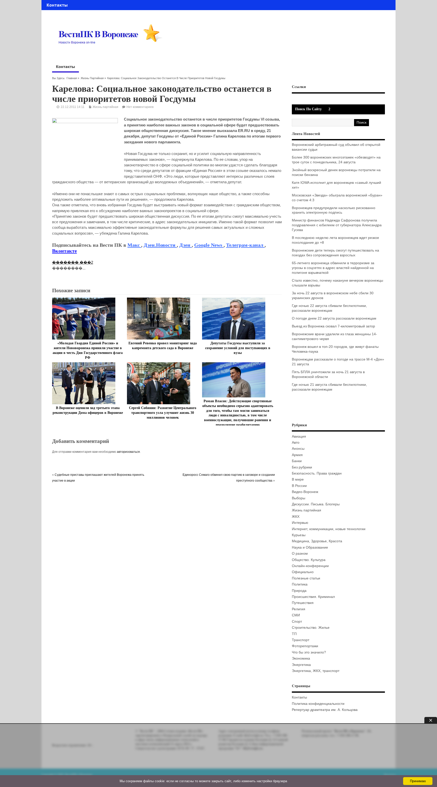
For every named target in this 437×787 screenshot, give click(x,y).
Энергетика (301, 665)
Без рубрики (302, 467)
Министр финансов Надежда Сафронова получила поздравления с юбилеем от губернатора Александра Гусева (337, 225)
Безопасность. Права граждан (317, 473)
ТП (294, 634)
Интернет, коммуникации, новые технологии (328, 529)
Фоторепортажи (305, 646)
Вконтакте (64, 251)
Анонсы (298, 449)
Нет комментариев (140, 107)
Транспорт (300, 640)
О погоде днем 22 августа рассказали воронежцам (334, 318)
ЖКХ (295, 517)
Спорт (297, 621)
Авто (295, 442)
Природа (299, 591)
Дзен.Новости (160, 245)
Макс (134, 245)
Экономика (301, 658)
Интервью (300, 523)
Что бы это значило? (309, 652)
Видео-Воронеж (305, 492)
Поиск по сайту (308, 109)
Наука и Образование (310, 547)
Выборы (298, 498)
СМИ (296, 615)
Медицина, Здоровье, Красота (317, 541)
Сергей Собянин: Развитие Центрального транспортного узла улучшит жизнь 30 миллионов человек (162, 412)
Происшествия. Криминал (313, 597)
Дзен (185, 245)
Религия (298, 609)
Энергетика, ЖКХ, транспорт (315, 671)
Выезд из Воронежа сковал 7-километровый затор (333, 326)
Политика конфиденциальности (318, 704)
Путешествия (303, 603)
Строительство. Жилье (311, 627)
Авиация (299, 436)
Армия (297, 455)
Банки (297, 461)
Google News (209, 245)
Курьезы (298, 535)
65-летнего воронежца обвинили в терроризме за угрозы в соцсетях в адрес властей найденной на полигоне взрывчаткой (333, 268)
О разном (300, 553)
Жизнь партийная (92, 78)
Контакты (57, 5)
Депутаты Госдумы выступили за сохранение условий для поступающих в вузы (237, 348)
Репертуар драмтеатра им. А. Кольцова (325, 710)
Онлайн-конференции (310, 566)
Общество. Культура (308, 560)
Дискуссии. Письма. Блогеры (316, 504)
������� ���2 (72, 262)
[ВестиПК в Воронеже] (112, 53)
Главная (72, 78)
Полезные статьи (306, 578)
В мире (298, 479)
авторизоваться (128, 452)
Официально (303, 572)
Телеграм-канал (245, 245)
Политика (300, 584)
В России (299, 486)
